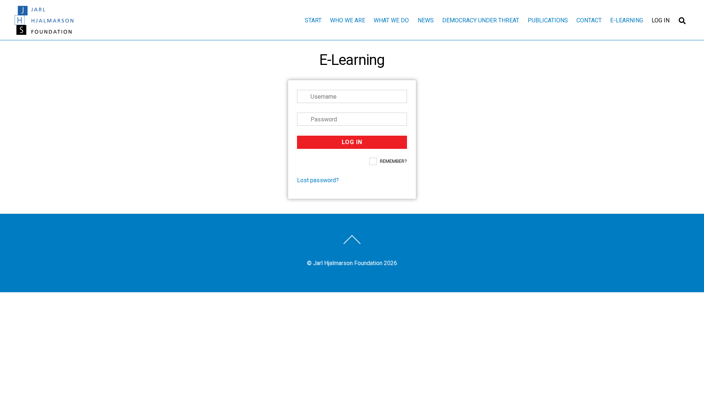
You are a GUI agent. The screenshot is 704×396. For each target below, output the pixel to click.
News (426, 20)
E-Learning (626, 20)
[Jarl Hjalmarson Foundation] (44, 31)
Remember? (393, 161)
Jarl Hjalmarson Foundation (347, 263)
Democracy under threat (480, 20)
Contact (589, 20)
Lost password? (318, 180)
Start (313, 20)
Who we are (347, 20)
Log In (661, 20)
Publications (548, 20)
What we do (391, 20)
